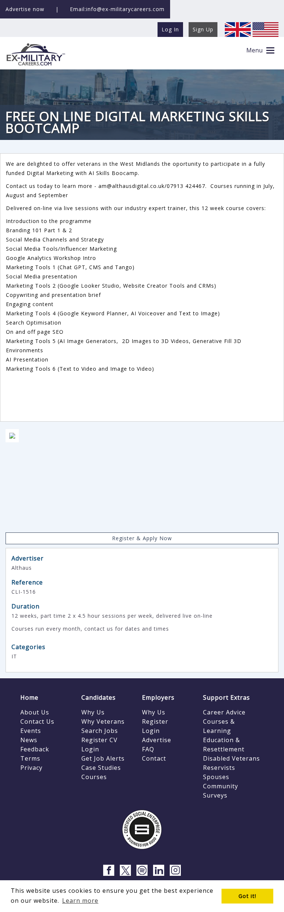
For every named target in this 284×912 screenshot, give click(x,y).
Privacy (31, 768)
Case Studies (101, 768)
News (28, 740)
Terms (30, 758)
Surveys (215, 795)
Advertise (156, 740)
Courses (94, 777)
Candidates (98, 697)
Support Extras (226, 697)
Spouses (216, 777)
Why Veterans (103, 721)
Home (29, 697)
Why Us (93, 712)
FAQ (148, 749)
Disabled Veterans (231, 758)
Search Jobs (99, 731)
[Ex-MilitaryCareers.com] (35, 54)
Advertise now (25, 9)
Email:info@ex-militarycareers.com (117, 9)
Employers (158, 697)
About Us (34, 712)
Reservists (219, 768)
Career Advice (224, 712)
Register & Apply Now (142, 538)
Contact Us (37, 721)
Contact (154, 758)
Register (155, 721)
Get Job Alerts (103, 758)
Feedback (34, 749)
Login (90, 749)
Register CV (99, 740)
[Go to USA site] (265, 28)
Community (220, 786)
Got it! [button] (247, 895)
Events (30, 731)
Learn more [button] (80, 900)
